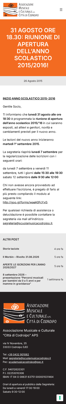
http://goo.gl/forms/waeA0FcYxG (25, 202)
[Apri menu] (61, 9)
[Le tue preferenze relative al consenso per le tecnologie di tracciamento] (59, 397)
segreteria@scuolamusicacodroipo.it (27, 223)
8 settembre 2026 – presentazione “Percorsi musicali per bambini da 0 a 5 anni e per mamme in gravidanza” (23, 279)
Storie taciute (11, 248)
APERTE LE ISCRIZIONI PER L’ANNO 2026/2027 (24, 266)
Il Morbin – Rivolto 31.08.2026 (21, 256)
